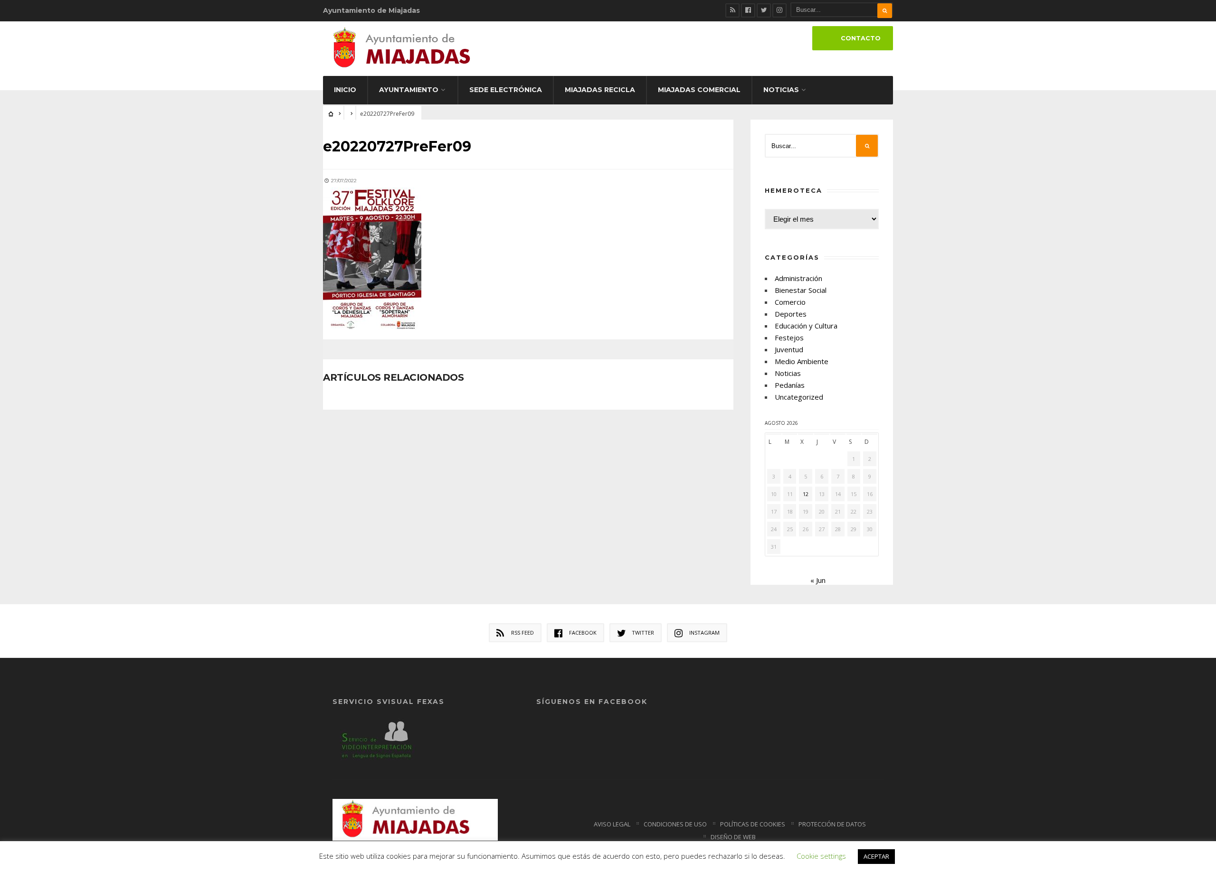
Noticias (781, 89)
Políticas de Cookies (752, 824)
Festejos (789, 337)
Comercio (790, 302)
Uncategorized (799, 397)
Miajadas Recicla (600, 89)
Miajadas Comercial (699, 89)
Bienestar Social (800, 290)
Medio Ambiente (801, 361)
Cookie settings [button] (821, 856)
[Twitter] (764, 10)
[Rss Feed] (732, 10)
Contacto (861, 38)
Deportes (791, 314)
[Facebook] (748, 10)
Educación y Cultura (806, 325)
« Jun (818, 580)
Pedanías (790, 385)
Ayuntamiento (408, 89)
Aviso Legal (612, 824)
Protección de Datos (832, 824)
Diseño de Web (733, 837)
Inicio (345, 89)
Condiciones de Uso (675, 824)
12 (805, 493)
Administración (798, 278)
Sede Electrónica (505, 89)
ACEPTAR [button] (876, 856)
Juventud (789, 349)
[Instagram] (779, 10)
